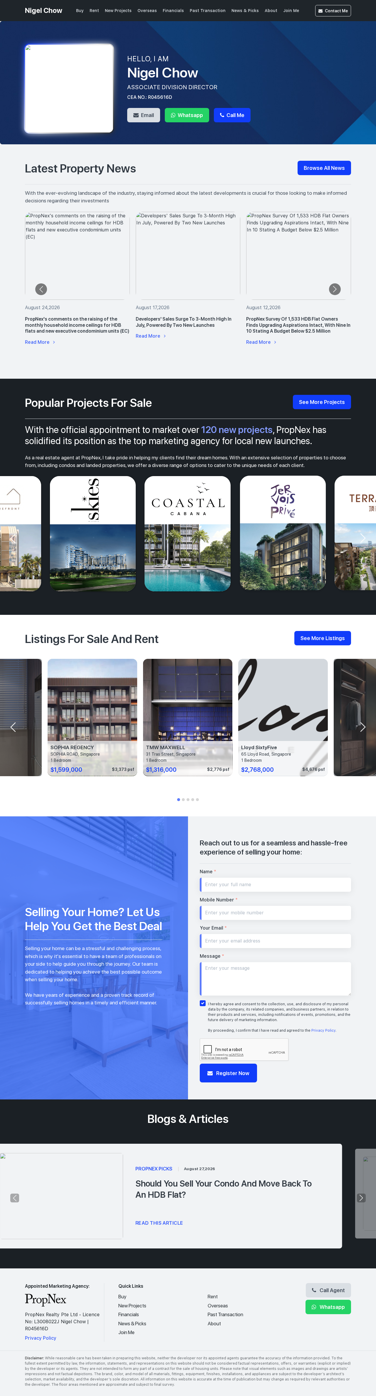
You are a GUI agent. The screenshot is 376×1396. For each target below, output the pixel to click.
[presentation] (41, 289)
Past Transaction (208, 10)
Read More (38, 342)
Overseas (147, 10)
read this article (159, 1223)
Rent (94, 10)
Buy (80, 10)
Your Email (213, 928)
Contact (336, 10)
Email (147, 115)
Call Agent (331, 1290)
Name (208, 871)
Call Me (234, 115)
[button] (178, 800)
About (271, 10)
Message (212, 956)
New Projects (118, 10)
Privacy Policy (323, 1030)
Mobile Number (219, 900)
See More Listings (323, 638)
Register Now (232, 1073)
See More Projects (322, 401)
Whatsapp (190, 115)
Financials (173, 10)
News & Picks (245, 10)
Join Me (291, 10)
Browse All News (324, 167)
